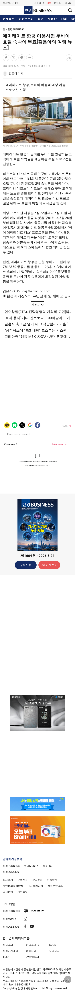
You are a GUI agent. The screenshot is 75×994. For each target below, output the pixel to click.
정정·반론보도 (55, 885)
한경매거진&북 (11, 2)
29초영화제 (32, 956)
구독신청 (25, 565)
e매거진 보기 (49, 565)
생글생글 (54, 950)
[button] (68, 3)
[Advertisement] (37, 634)
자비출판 (39, 2)
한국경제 (8, 944)
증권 (41, 18)
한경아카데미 (10, 950)
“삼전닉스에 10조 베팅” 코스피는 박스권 (36, 330)
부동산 (52, 18)
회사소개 (8, 879)
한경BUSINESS (16, 29)
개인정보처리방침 (13, 885)
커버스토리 (26, 18)
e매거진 (58, 2)
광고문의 (37, 879)
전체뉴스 (8, 18)
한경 (11, 865)
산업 (64, 18)
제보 (49, 2)
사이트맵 (22, 891)
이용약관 (52, 879)
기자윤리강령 (35, 885)
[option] (37, 713)
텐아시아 (31, 950)
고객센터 (8, 891)
